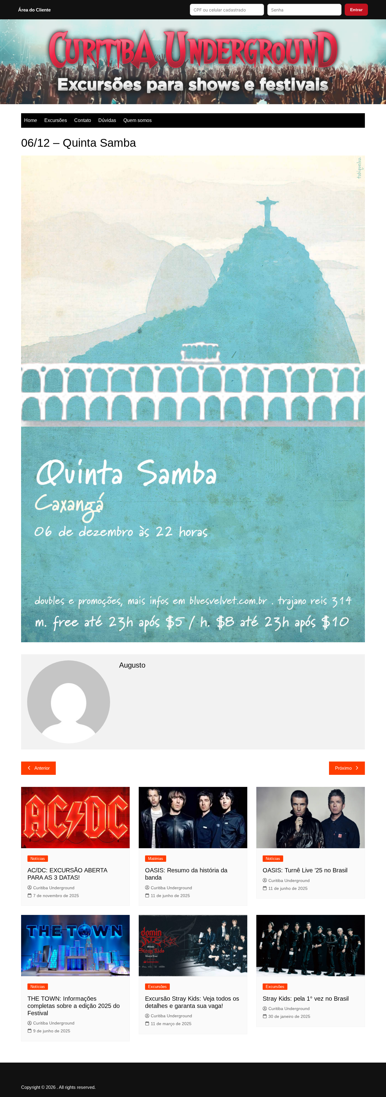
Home (30, 120)
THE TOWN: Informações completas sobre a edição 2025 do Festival (73, 1005)
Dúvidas (107, 120)
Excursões (55, 120)
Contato (82, 120)
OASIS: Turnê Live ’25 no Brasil (305, 870)
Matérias (155, 858)
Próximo (343, 768)
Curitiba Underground (53, 887)
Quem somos (137, 120)
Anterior (42, 768)
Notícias (37, 858)
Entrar (356, 9)
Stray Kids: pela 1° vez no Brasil (306, 998)
